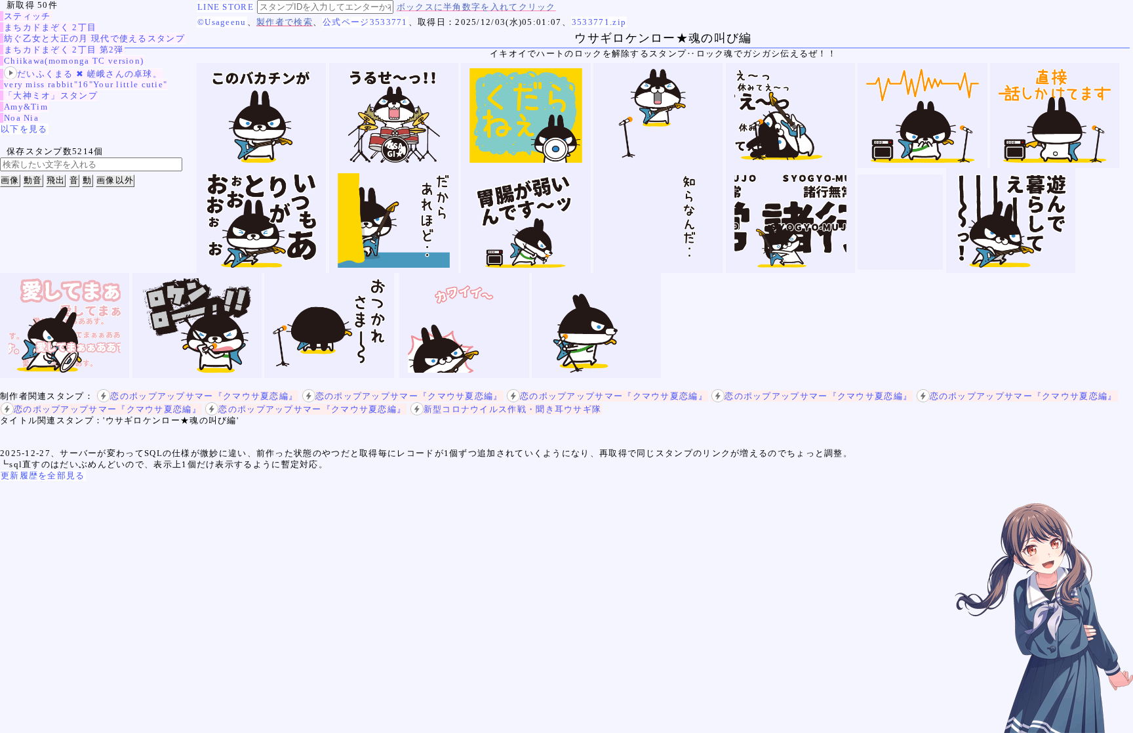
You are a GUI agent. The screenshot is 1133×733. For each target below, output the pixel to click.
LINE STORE (225, 7)
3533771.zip (599, 22)
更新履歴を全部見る (43, 475)
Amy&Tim (26, 107)
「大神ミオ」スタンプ (51, 95)
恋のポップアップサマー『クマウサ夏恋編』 (204, 396)
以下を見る (24, 129)
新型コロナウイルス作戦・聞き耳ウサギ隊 (513, 409)
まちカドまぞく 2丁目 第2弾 (64, 49)
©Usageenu (222, 22)
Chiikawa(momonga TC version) (74, 61)
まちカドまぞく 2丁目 (50, 27)
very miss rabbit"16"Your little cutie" (85, 84)
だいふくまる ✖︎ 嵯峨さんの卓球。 (89, 74)
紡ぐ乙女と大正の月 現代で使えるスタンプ (94, 38)
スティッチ (27, 16)
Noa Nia (21, 118)
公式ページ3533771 (365, 22)
